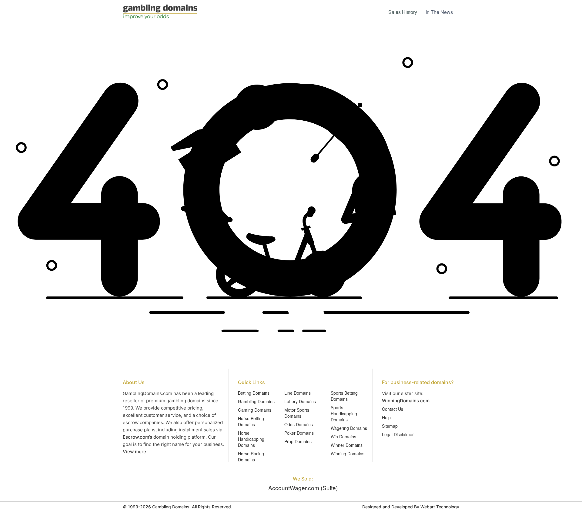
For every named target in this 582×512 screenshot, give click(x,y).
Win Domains (343, 436)
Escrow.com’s (137, 437)
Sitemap (390, 426)
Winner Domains (347, 445)
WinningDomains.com (406, 400)
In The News (439, 11)
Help (386, 417)
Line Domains (297, 393)
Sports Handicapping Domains (344, 413)
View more (134, 451)
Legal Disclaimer (398, 434)
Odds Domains (298, 424)
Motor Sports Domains (296, 413)
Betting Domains (253, 393)
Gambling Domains (256, 401)
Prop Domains (298, 441)
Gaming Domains (254, 410)
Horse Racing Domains (251, 456)
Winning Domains (347, 453)
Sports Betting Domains (344, 396)
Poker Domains (299, 433)
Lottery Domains (300, 401)
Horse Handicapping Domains (251, 439)
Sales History (402, 11)
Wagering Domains (349, 428)
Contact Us (392, 409)
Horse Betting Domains (251, 421)
